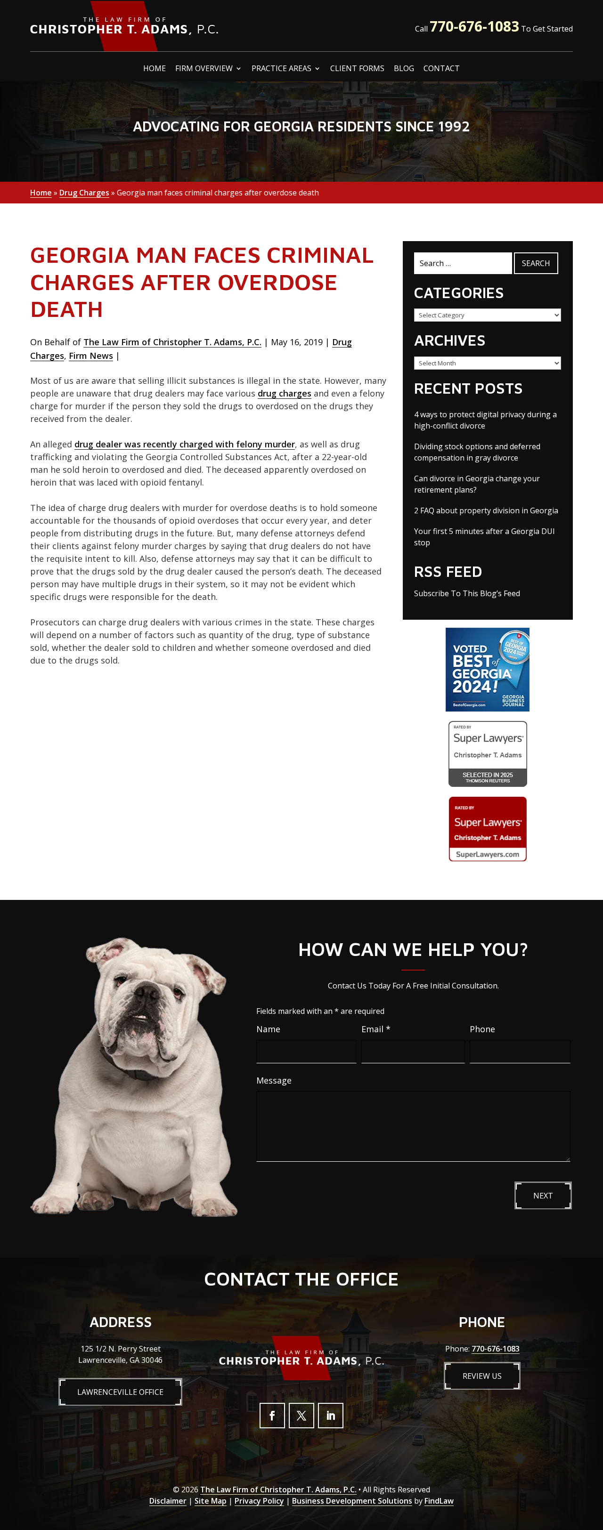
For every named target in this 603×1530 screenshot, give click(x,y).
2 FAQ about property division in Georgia (486, 510)
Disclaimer (168, 1501)
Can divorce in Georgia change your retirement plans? (477, 484)
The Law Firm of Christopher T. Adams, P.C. (172, 342)
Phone (482, 1029)
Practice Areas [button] (281, 69)
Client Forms (357, 69)
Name (268, 1029)
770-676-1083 (474, 26)
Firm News (91, 355)
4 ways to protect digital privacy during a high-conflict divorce (485, 420)
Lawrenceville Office (120, 1392)
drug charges (284, 393)
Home (154, 69)
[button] (593, 1461)
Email (376, 1029)
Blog (404, 69)
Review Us (482, 1376)
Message (274, 1080)
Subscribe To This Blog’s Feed (467, 593)
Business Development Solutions (352, 1501)
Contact (442, 69)
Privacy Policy (259, 1501)
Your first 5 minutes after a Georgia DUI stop (484, 537)
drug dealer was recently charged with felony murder (184, 444)
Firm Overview (204, 69)
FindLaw (439, 1501)
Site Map (211, 1501)
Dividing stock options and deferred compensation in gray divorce (477, 452)
